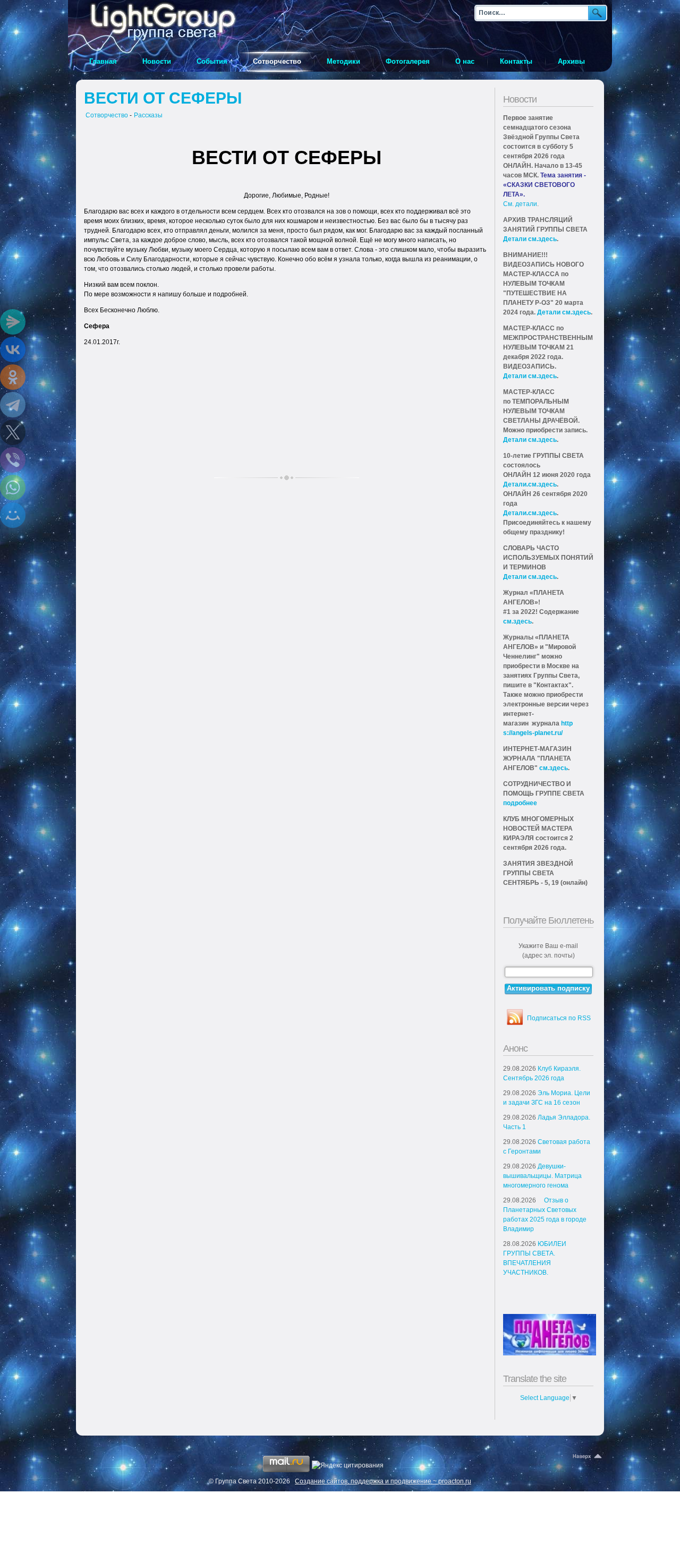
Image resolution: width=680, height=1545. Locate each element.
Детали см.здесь (530, 239)
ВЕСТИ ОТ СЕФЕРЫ (163, 98)
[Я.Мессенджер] (13, 322)
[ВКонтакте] (13, 349)
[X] (13, 432)
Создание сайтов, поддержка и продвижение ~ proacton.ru (383, 1481)
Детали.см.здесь (530, 484)
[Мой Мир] (13, 515)
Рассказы (148, 115)
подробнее (520, 803)
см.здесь (517, 621)
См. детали (520, 204)
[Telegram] (13, 404)
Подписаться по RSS (559, 1018)
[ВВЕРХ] (588, 1456)
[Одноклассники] (13, 377)
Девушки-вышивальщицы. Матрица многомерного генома (542, 1176)
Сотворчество (107, 115)
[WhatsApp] (13, 487)
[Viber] (13, 460)
